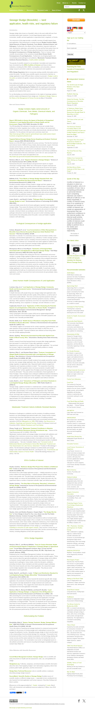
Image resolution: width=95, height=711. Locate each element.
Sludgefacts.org (14, 664)
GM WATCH (70, 410)
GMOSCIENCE (71, 417)
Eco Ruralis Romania (73, 351)
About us (65, 3)
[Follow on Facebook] (79, 10)
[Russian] (68, 30)
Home (58, 3)
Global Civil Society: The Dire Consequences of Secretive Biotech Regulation (75, 101)
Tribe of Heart (71, 625)
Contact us (82, 3)
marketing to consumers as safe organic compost (23, 527)
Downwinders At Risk (73, 334)
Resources (30, 10)
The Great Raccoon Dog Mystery (74, 151)
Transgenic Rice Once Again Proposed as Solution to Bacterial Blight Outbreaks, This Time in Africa (76, 142)
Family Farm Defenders (74, 379)
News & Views (56, 10)
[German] (74, 28)
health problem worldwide (37, 60)
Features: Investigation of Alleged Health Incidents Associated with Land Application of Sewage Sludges (32, 354)
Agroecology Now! (72, 286)
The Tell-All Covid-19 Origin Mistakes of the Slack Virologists (75, 86)
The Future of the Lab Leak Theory (75, 120)
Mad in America (71, 470)
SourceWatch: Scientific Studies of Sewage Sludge (25, 676)
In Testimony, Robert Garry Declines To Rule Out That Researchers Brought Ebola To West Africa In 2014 (76, 111)
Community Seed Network (74, 321)
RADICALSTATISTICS (73, 550)
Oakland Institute (72, 477)
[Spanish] (71, 30)
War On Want (71, 672)
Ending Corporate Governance (76, 370)
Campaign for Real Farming (75, 306)
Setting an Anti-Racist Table (75, 578)
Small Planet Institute (73, 589)
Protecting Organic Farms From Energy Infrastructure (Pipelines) (75, 505)
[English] (68, 28)
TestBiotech (70, 597)
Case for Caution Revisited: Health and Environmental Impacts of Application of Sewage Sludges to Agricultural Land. (33, 546)
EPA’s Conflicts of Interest (32, 65)
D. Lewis (47, 685)
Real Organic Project (73, 559)
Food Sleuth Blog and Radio (75, 401)
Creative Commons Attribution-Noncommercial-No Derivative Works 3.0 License (44, 704)
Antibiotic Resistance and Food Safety (32, 425)
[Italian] (78, 28)
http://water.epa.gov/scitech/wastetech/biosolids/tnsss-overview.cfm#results (31, 156)
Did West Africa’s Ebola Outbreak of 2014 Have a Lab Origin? (75, 169)
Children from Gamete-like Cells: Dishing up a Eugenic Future (75, 160)
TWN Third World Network (74, 645)
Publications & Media (16, 10)
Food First (70, 382)
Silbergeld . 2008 (28, 421)
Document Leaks (42, 10)
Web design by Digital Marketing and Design (20, 707)
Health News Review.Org (74, 436)
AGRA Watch (70, 273)
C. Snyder (34, 685)
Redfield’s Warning (72, 94)
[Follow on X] (84, 10)
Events (74, 3)
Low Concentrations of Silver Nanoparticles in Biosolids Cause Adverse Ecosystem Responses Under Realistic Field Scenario (32, 232)
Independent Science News (76, 80)
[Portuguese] (81, 28)
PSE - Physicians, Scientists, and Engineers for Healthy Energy (75, 527)
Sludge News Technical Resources (20, 671)
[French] (71, 28)
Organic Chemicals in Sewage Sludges (37, 160)
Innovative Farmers (72, 444)
